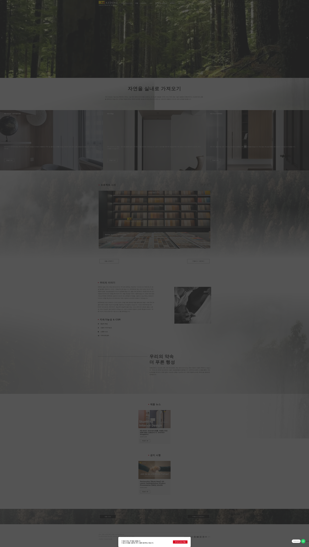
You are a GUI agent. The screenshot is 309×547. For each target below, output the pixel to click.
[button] (2, 38)
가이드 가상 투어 (14, 44)
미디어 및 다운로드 (161, 3)
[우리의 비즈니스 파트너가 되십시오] (303, 541)
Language (183, 3)
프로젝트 (144, 3)
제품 (136, 3)
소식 (151, 3)
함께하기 (172, 3)
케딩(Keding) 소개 (126, 3)
